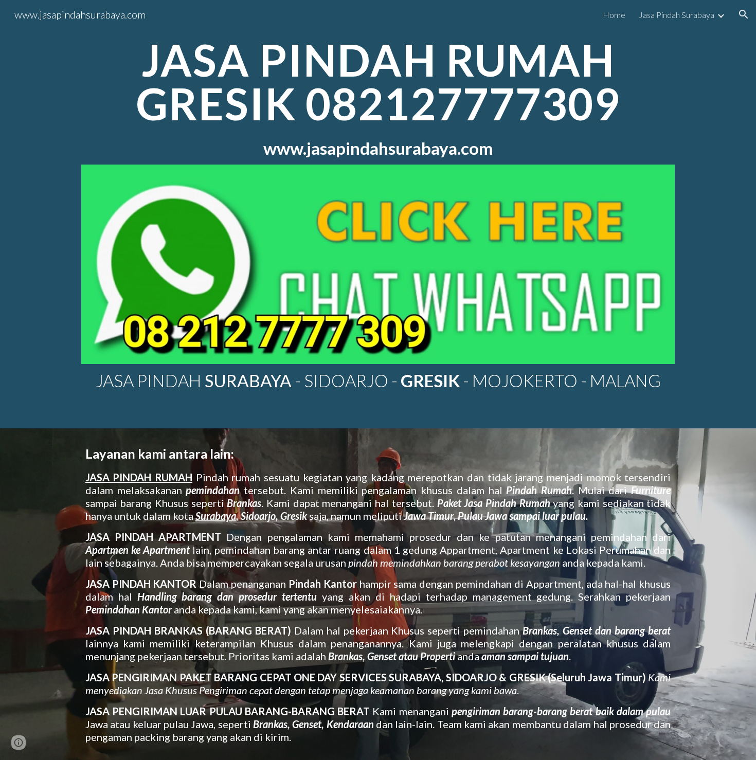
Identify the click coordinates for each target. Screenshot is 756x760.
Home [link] (614, 15)
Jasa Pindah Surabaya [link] (676, 15)
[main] (378, 98)
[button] (743, 14)
